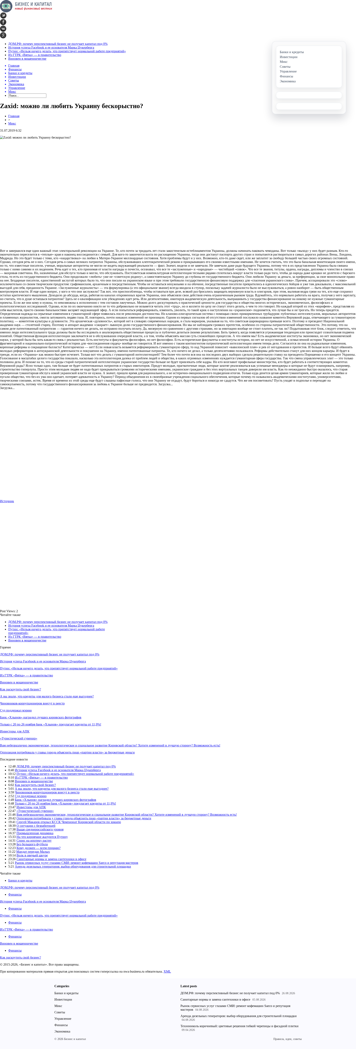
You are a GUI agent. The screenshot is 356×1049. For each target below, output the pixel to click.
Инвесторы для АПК (14, 731)
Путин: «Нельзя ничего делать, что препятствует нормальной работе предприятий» (67, 51)
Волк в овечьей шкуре (32, 855)
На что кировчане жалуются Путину (42, 837)
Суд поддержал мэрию (16, 710)
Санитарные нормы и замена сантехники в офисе (51, 859)
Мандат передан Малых (33, 851)
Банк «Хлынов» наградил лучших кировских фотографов (40, 717)
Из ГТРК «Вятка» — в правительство (34, 55)
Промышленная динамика (34, 833)
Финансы (15, 894)
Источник (7, 501)
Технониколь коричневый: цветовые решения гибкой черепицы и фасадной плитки (239, 1026)
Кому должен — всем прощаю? (38, 848)
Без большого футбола (32, 844)
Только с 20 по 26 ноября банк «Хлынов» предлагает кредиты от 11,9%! (50, 724)
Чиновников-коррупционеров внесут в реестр (32, 703)
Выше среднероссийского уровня (39, 829)
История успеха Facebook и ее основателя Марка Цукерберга (51, 47)
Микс (12, 123)
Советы (59, 1012)
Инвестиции (63, 999)
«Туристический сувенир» (18, 738)
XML (167, 971)
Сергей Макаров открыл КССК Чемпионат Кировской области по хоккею (68, 822)
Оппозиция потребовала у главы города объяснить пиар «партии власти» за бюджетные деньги (67, 752)
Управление (62, 1018)
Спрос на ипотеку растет (34, 840)
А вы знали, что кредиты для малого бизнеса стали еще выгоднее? (47, 696)
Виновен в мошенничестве (27, 58)
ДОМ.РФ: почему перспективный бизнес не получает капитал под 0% (58, 44)
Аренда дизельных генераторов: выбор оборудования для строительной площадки (73, 866)
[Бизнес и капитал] (26, 11)
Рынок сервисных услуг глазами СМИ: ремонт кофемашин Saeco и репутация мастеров (76, 862)
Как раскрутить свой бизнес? (20, 689)
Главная (13, 116)
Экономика (62, 1031)
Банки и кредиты (20, 880)
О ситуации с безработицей (35, 825)
